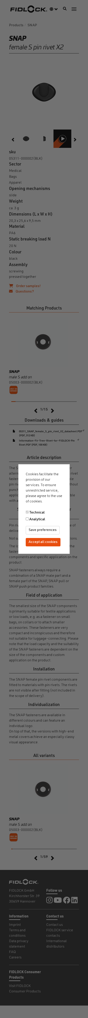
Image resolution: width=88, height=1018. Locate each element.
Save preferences (43, 530)
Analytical (37, 519)
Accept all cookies (43, 542)
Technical (37, 512)
